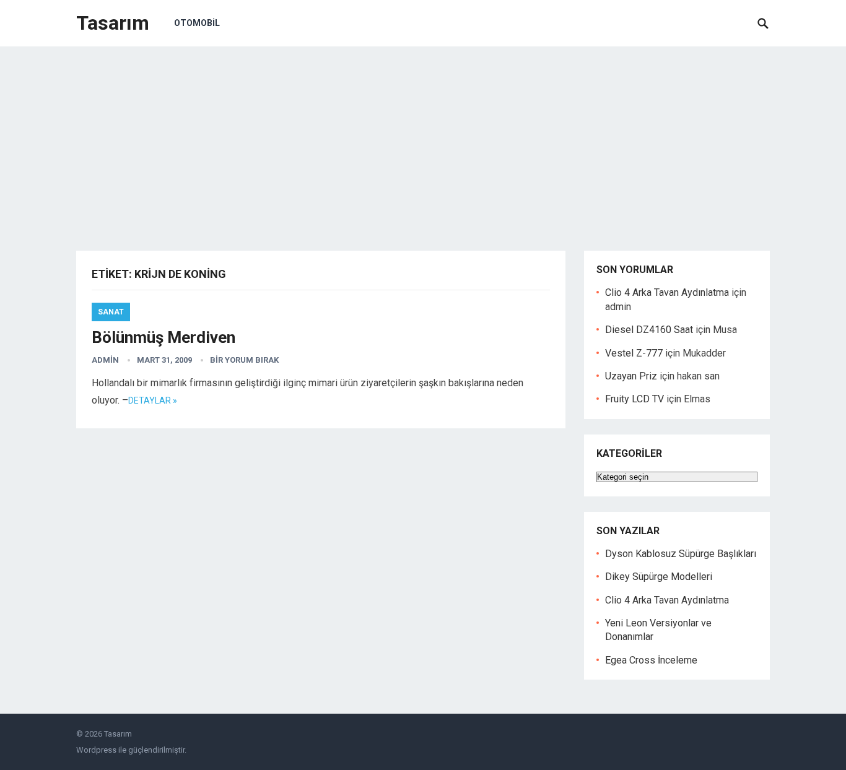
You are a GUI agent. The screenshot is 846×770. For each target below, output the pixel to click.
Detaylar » (152, 400)
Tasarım (112, 23)
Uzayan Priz (631, 376)
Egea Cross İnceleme (651, 660)
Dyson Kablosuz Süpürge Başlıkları (680, 554)
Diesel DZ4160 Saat (649, 329)
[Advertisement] (423, 139)
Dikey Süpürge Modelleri (658, 576)
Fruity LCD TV (634, 399)
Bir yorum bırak (244, 360)
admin (105, 360)
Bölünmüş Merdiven (163, 337)
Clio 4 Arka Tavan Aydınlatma (667, 292)
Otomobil (197, 23)
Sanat (111, 312)
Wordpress (96, 750)
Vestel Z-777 (634, 353)
